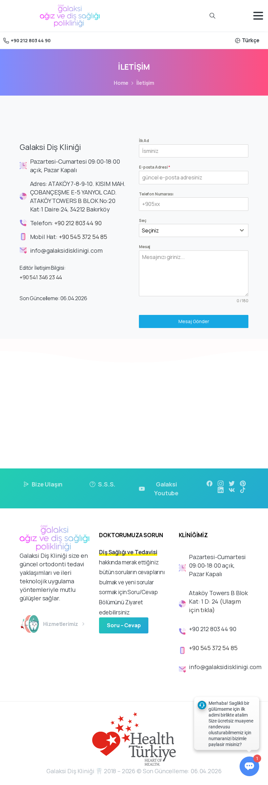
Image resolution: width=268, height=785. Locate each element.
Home (121, 82)
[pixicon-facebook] (209, 483)
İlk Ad (144, 140)
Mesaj (144, 246)
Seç (142, 220)
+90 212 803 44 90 (31, 40)
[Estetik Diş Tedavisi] (34, 624)
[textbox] (187, 230)
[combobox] (193, 230)
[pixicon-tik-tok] (242, 489)
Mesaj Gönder (193, 321)
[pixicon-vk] (231, 489)
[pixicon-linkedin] (220, 489)
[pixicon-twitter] (231, 483)
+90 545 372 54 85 (83, 237)
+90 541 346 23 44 (41, 277)
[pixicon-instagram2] (220, 483)
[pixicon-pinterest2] (242, 483)
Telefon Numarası (156, 194)
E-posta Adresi (154, 167)
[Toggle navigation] (258, 15)
